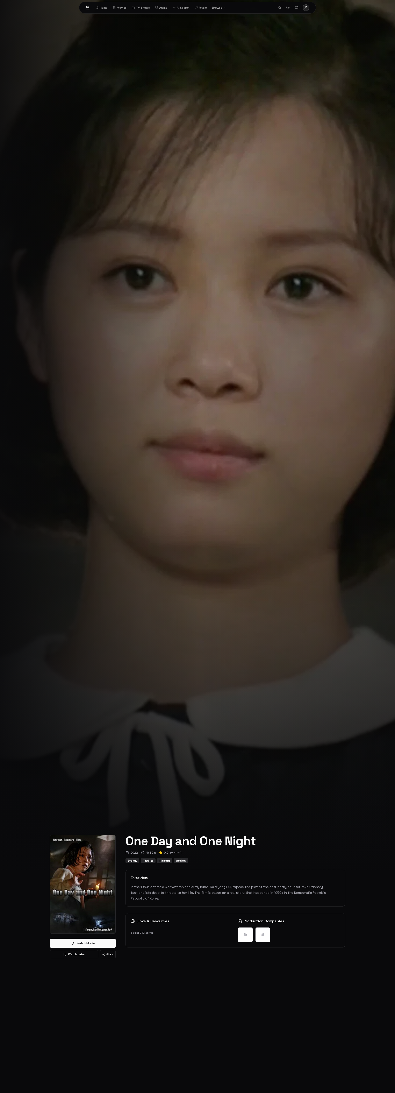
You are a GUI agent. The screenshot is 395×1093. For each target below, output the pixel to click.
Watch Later (76, 954)
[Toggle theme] (288, 7)
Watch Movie (86, 943)
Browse (217, 7)
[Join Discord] (296, 7)
